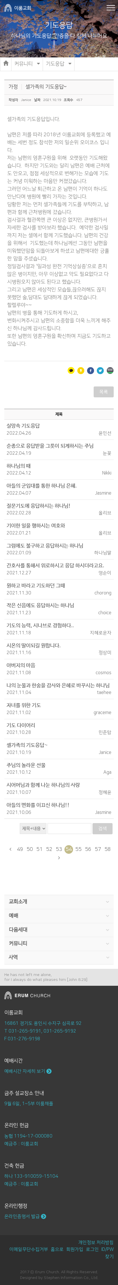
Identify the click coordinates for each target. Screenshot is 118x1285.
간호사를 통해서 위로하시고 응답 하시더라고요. (55, 566)
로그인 (92, 1249)
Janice (26, 100)
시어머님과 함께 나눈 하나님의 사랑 (43, 785)
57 (98, 849)
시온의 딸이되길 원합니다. (34, 646)
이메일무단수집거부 (28, 1249)
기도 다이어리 (21, 725)
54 (69, 849)
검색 (102, 828)
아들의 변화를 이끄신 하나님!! (38, 805)
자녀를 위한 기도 (24, 705)
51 (39, 849)
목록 (103, 391)
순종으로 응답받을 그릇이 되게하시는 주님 (50, 446)
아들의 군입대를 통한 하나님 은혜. (42, 486)
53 (59, 849)
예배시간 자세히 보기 (25, 1071)
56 (88, 849)
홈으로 (57, 1249)
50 (30, 849)
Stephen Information (63, 1278)
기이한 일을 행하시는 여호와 (36, 526)
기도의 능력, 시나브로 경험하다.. (40, 626)
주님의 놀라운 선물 (26, 765)
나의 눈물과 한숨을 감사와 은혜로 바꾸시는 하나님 (58, 686)
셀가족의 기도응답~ (46, 87)
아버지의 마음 (21, 665)
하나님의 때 (19, 466)
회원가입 (74, 1249)
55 (78, 849)
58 (108, 849)
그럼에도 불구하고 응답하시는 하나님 (45, 546)
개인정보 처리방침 (96, 1242)
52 (49, 849)
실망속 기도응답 (23, 426)
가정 (13, 87)
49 (20, 849)
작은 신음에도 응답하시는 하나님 (40, 606)
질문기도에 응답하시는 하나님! (39, 506)
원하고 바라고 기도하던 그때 (36, 586)
